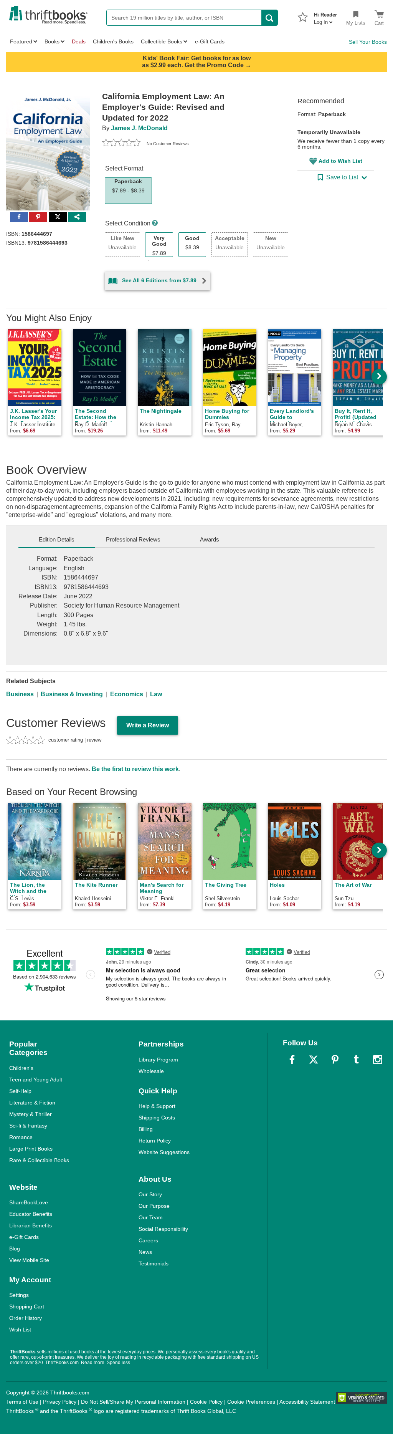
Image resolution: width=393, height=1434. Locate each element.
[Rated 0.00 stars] (121, 144)
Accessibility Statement (307, 1402)
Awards (209, 539)
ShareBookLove (28, 1202)
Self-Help (20, 1091)
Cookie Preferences (251, 1402)
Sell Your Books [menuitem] (368, 42)
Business (20, 694)
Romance (21, 1137)
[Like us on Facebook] (292, 1059)
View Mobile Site (29, 1260)
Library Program (158, 1059)
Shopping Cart (26, 1306)
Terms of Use (22, 1402)
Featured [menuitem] (21, 41)
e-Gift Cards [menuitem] (210, 41)
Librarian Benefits (30, 1225)
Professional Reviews (133, 539)
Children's (21, 1068)
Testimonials (153, 1263)
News (145, 1252)
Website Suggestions (164, 1152)
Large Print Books (31, 1149)
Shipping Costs (157, 1117)
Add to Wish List (340, 161)
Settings (19, 1295)
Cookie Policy (206, 1402)
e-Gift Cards (24, 1237)
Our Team (151, 1217)
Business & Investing (72, 694)
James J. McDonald (139, 128)
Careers (148, 1240)
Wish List (20, 1329)
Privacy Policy (59, 1402)
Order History (25, 1318)
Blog (14, 1248)
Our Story (150, 1194)
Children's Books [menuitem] (113, 41)
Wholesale (151, 1071)
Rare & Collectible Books (39, 1160)
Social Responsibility (163, 1229)
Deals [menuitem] (79, 41)
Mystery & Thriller (30, 1114)
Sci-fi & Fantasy (28, 1126)
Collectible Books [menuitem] (161, 41)
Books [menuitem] (52, 41)
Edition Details (56, 539)
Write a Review (147, 725)
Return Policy (155, 1141)
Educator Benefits (30, 1214)
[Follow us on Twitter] (313, 1059)
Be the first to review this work (135, 769)
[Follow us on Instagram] (377, 1059)
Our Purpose (154, 1206)
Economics (126, 694)
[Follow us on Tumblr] (356, 1059)
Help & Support (157, 1106)
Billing (146, 1129)
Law (156, 694)
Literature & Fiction (32, 1103)
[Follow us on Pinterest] (335, 1059)
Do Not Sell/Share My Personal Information (133, 1402)
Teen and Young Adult (35, 1079)
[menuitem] (325, 16)
